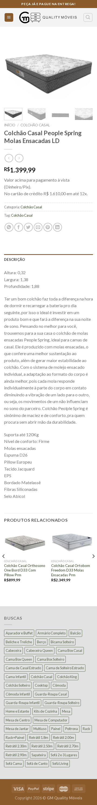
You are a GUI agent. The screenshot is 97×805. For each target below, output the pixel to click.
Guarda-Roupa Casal (51, 694)
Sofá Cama (14, 763)
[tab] (48, 259)
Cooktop (41, 685)
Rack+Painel (15, 737)
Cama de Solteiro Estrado (65, 668)
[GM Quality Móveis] (48, 17)
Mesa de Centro (18, 720)
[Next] (84, 70)
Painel (55, 729)
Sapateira (39, 755)
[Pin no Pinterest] (47, 227)
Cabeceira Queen (39, 650)
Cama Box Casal (70, 650)
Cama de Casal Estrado (23, 668)
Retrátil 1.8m (38, 737)
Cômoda (59, 685)
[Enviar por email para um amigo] (38, 227)
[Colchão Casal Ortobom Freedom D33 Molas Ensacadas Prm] (72, 543)
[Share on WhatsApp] (9, 227)
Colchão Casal (35, 125)
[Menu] (9, 17)
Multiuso (39, 729)
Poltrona (71, 729)
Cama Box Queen (19, 659)
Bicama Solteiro (62, 642)
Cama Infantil (16, 677)
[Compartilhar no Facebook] (18, 227)
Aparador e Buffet (19, 633)
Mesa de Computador (50, 720)
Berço (41, 642)
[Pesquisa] (88, 17)
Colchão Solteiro (18, 685)
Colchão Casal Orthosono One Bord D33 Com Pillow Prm (24, 570)
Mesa (66, 711)
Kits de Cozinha (45, 711)
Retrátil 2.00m (63, 737)
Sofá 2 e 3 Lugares (64, 755)
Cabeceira (13, 650)
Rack (86, 729)
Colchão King (67, 677)
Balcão (75, 633)
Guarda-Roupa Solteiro (61, 703)
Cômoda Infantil (18, 694)
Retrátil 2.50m (42, 746)
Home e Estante (17, 711)
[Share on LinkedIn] (57, 227)
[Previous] (13, 70)
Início (9, 125)
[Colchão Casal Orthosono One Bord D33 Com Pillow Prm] (25, 543)
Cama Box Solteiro (50, 659)
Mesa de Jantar (17, 729)
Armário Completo (51, 633)
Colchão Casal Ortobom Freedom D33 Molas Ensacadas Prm (70, 570)
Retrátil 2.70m (67, 746)
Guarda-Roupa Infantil (23, 703)
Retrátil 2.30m (16, 746)
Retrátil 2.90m (16, 755)
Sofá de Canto (37, 763)
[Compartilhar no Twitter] (28, 227)
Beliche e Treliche (19, 642)
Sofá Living (60, 763)
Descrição (14, 259)
